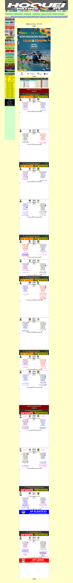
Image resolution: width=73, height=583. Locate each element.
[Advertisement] (34, 20)
